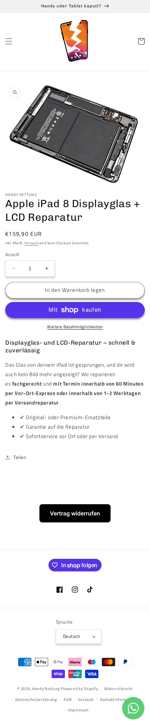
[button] (8, 41)
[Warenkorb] (141, 41)
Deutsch (71, 636)
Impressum (78, 710)
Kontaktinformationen (120, 699)
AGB (67, 699)
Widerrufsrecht (118, 688)
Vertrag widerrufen (75, 513)
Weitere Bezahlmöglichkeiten (75, 327)
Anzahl (12, 254)
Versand (31, 243)
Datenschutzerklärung (36, 699)
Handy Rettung (46, 688)
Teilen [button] (20, 457)
